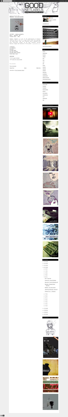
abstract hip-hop (46, 77)
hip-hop (44, 54)
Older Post (38, 67)
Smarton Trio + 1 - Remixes (50, 291)
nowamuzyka (45, 94)
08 (45, 276)
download (12, 56)
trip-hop (44, 67)
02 (45, 303)
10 (45, 273)
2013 (45, 263)
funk (43, 60)
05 (45, 297)
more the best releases (47, 46)
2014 (45, 261)
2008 (45, 312)
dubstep (13, 59)
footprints (44, 87)
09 (45, 274)
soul (43, 61)
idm (15, 59)
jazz (43, 58)
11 (45, 271)
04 (45, 299)
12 (45, 269)
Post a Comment (13, 66)
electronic (44, 72)
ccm (43, 96)
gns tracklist (45, 93)
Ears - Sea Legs (48, 278)
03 (45, 301)
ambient (44, 70)
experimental (45, 75)
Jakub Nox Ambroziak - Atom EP (51, 289)
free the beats (45, 89)
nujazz (44, 51)
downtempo (45, 53)
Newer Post (12, 67)
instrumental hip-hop (46, 79)
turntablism (45, 74)
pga (43, 100)
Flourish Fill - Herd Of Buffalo (50, 280)
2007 (45, 314)
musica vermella (20, 34)
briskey (44, 91)
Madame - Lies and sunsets (50, 287)
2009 (45, 310)
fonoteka (44, 86)
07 (45, 294)
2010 (45, 308)
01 (45, 305)
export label (45, 84)
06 (45, 296)
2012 (45, 265)
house (44, 65)
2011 (45, 267)
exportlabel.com (46, 23)
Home (25, 67)
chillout (44, 56)
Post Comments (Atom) (19, 70)
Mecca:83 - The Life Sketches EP (51, 282)
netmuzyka (45, 98)
